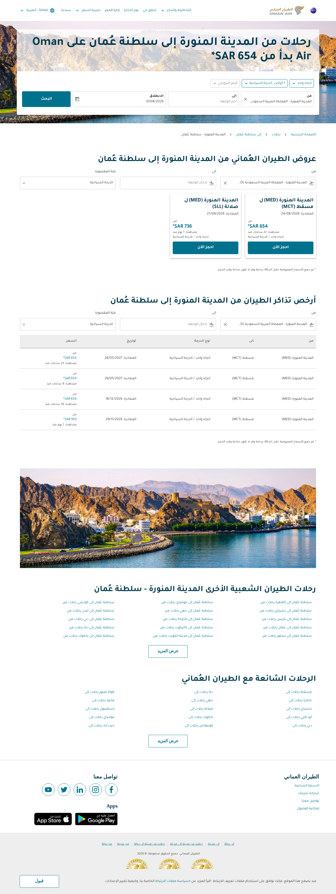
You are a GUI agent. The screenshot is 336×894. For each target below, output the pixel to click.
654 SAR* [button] (234, 57)
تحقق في (149, 10)
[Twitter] (64, 789)
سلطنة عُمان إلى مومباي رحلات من (187, 602)
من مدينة (123, 844)
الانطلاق (157, 96)
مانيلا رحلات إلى (103, 701)
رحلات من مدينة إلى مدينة (186, 844)
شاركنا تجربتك (308, 793)
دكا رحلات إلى (203, 692)
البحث (46, 99)
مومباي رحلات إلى (101, 717)
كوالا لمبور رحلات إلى (99, 692)
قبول (39, 881)
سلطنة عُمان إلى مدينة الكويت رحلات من (183, 636)
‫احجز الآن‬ (280, 247)
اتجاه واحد (304, 83)
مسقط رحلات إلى (299, 692)
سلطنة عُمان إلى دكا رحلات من (91, 628)
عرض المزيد (168, 651)
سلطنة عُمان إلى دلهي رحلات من (189, 611)
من (309, 96)
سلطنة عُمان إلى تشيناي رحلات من (286, 611)
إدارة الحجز (112, 10)
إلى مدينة (213, 844)
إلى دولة (229, 844)
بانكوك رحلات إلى (200, 717)
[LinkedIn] (80, 789)
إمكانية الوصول (308, 809)
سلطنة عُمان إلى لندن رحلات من (90, 611)
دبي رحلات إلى (302, 726)
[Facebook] (111, 789)
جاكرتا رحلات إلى (300, 701)
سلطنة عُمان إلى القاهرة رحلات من (286, 602)
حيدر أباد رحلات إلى (101, 726)
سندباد (66, 10)
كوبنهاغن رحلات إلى (199, 726)
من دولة (107, 844)
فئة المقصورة (105, 172)
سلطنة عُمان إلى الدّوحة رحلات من (188, 619)
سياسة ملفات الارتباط (172, 881)
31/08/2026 (155, 102)
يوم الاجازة (131, 10)
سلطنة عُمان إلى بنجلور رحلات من (287, 636)
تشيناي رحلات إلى (299, 709)
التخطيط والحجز (175, 10)
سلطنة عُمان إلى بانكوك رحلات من (88, 636)
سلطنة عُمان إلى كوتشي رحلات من (88, 602)
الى (234, 96)
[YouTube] (48, 789)
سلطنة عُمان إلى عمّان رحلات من (287, 628)
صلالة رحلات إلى (201, 709)
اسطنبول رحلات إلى (99, 709)
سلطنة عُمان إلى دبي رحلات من (91, 619)
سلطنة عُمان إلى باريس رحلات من (287, 619)
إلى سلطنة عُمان (248, 135)
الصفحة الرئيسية (303, 135)
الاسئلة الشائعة (307, 786)
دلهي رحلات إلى (202, 701)
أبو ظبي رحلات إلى (299, 717)
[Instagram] (95, 789)
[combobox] (280, 102)
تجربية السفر (88, 10)
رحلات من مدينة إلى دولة (149, 844)
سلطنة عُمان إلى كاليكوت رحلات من (186, 628)
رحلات (276, 135)
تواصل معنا (310, 801)
